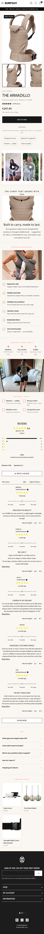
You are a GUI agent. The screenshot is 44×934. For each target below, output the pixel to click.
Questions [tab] (18, 465)
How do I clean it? (22, 760)
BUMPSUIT (24, 925)
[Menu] (2, 3)
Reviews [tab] (6, 465)
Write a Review (26, 474)
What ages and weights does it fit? (22, 738)
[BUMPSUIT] (11, 3)
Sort (24, 482)
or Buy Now (22, 127)
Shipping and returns (22, 767)
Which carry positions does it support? (22, 753)
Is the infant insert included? (22, 745)
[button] (11, 104)
